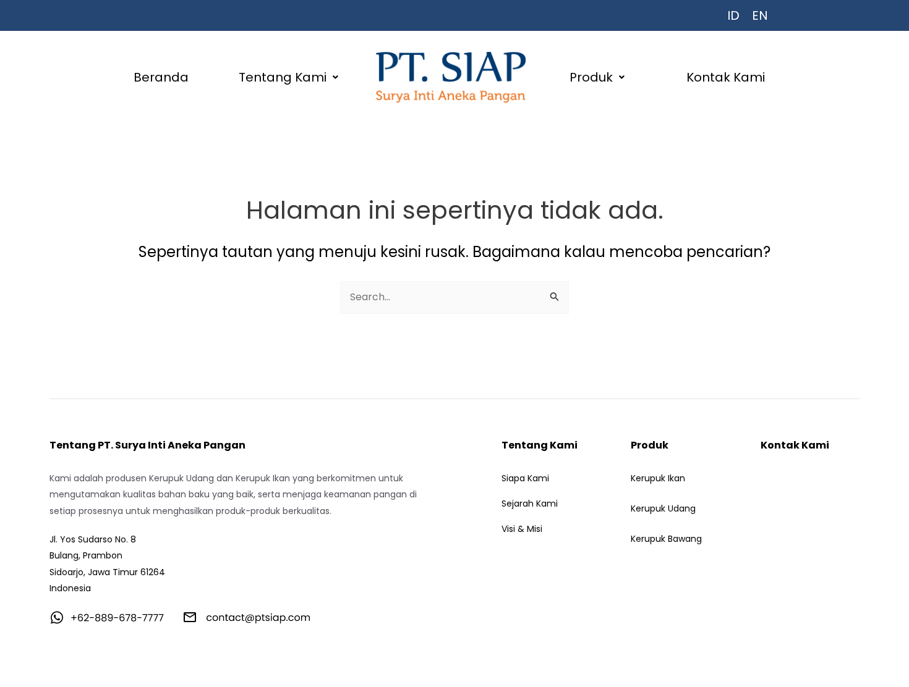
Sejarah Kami (529, 503)
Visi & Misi (521, 529)
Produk (591, 77)
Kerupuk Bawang (666, 539)
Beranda (161, 77)
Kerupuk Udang (663, 508)
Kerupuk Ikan (658, 478)
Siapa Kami (525, 478)
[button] (289, 77)
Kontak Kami (725, 77)
